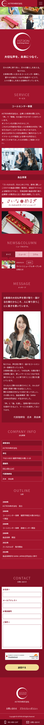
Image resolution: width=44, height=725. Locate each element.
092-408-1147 (8, 468)
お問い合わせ (11, 708)
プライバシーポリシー (29, 708)
